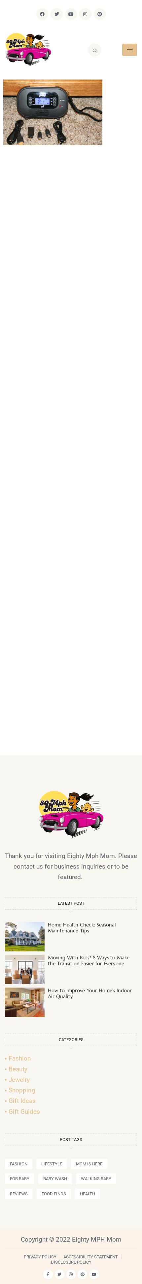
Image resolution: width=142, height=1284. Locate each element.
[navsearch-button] (94, 50)
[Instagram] (85, 14)
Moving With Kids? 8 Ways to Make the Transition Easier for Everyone (88, 960)
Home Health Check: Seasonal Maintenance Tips (82, 928)
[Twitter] (56, 14)
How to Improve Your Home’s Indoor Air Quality (90, 993)
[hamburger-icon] (129, 50)
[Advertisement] (71, 453)
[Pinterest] (100, 14)
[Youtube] (71, 14)
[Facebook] (42, 14)
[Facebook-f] (48, 1274)
